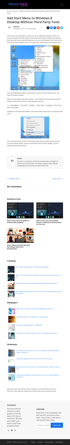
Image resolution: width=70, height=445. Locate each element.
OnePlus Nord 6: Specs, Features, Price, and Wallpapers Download (36, 333)
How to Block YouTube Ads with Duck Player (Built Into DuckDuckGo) (18, 247)
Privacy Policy (49, 442)
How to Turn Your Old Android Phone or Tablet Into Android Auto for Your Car (48, 222)
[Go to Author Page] (9, 27)
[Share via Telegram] (61, 27)
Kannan (16, 27)
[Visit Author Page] (12, 161)
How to (15, 11)
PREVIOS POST (14, 179)
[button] (62, 4)
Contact (40, 442)
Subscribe (56, 425)
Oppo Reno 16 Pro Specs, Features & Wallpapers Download (34, 309)
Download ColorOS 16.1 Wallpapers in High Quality (32, 317)
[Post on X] (48, 27)
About (33, 442)
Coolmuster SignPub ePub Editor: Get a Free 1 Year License (34, 359)
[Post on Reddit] (58, 27)
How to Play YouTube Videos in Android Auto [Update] (18, 221)
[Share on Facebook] (51, 27)
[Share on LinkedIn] (54, 27)
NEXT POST (57, 179)
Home (9, 11)
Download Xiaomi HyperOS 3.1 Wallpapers (29, 325)
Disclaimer (59, 442)
